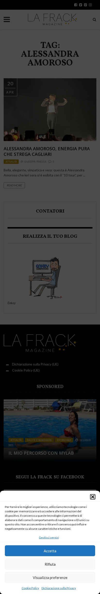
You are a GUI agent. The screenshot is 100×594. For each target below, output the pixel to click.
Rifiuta (50, 564)
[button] (92, 496)
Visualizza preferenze (50, 577)
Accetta (50, 551)
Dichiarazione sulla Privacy (59, 588)
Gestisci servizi (49, 537)
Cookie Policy (30, 588)
